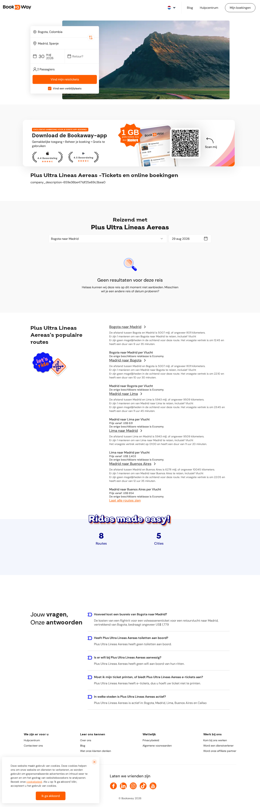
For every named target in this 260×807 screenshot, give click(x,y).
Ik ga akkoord (50, 796)
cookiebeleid (34, 781)
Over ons (85, 740)
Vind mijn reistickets (65, 80)
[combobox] (64, 31)
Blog (82, 745)
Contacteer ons (33, 745)
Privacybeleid (151, 740)
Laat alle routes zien (125, 500)
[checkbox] (49, 88)
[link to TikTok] (143, 785)
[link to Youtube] (153, 785)
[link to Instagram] (133, 785)
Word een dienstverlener (218, 745)
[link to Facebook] (113, 785)
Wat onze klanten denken (95, 751)
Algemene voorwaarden (157, 745)
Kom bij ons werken (215, 740)
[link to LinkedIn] (123, 785)
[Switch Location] (90, 37)
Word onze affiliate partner (219, 751)
